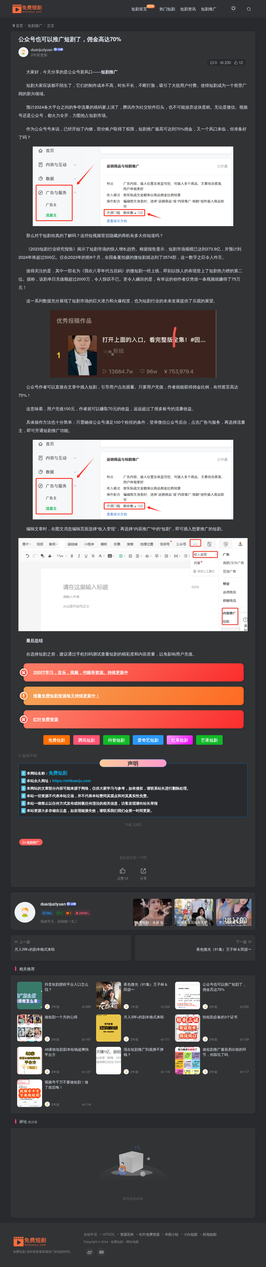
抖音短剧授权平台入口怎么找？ (66, 986)
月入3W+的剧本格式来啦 (144, 1016)
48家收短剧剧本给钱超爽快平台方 (67, 1052)
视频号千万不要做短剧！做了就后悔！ (66, 1084)
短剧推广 (209, 8)
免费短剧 (117, 1242)
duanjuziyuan (42, 49)
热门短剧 (167, 8)
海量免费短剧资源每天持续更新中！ (66, 696)
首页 (19, 25)
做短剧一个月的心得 (61, 1016)
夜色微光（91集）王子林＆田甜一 (146, 986)
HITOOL (109, 1234)
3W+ (49, 913)
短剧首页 (142, 7)
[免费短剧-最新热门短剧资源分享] (30, 1240)
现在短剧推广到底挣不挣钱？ (144, 1052)
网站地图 (132, 1242)
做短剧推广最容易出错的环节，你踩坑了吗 (224, 1052)
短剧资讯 (188, 8)
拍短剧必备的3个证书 (220, 1016)
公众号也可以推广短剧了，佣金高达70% (69, 39)
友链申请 (90, 1234)
